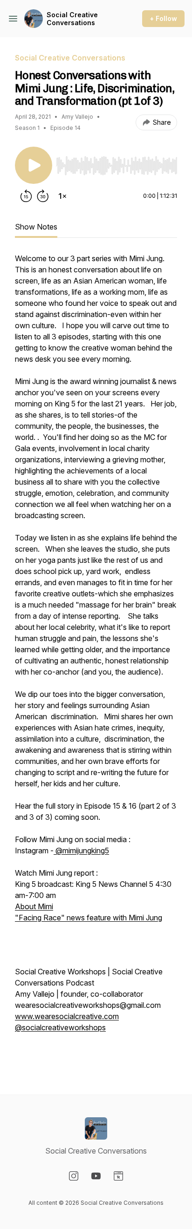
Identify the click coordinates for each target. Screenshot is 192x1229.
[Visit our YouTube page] (96, 1176)
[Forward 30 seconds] (42, 196)
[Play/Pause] (33, 165)
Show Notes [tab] (36, 226)
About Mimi (34, 906)
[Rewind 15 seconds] (26, 196)
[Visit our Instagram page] (73, 1176)
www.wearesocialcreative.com (67, 1016)
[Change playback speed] (62, 196)
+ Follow (163, 18)
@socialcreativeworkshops (60, 1027)
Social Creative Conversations (72, 19)
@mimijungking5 (81, 850)
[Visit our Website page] (118, 1176)
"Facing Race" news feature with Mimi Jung (88, 917)
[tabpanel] (96, 659)
